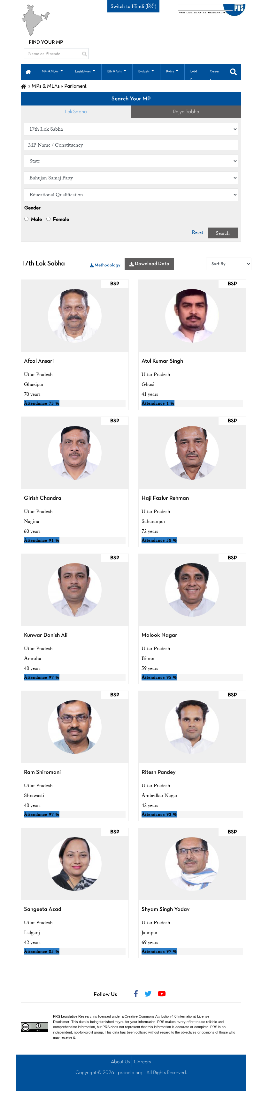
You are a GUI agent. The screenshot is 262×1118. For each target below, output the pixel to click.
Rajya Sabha (186, 112)
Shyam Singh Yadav (166, 909)
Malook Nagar (159, 635)
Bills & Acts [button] (114, 71)
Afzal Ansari (39, 361)
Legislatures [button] (83, 71)
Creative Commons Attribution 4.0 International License (167, 1016)
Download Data (151, 264)
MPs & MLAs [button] (50, 71)
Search (223, 233)
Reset (197, 232)
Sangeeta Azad (42, 909)
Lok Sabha (76, 112)
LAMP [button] (193, 75)
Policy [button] (170, 71)
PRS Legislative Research (73, 1016)
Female (60, 219)
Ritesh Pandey (159, 772)
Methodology (107, 265)
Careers (142, 1062)
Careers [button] (214, 75)
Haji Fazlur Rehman (165, 498)
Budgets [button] (144, 71)
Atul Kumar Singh (162, 361)
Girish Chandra (42, 498)
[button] (28, 71)
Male (36, 219)
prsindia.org (130, 1073)
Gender (32, 208)
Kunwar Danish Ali (45, 635)
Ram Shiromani (42, 772)
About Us (120, 1062)
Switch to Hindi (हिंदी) (133, 6)
